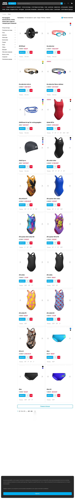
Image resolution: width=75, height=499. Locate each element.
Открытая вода (26, 7)
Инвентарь (57, 7)
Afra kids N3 (50, 313)
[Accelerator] (59, 33)
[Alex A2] (59, 376)
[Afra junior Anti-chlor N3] (31, 224)
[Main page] (4, 3)
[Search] (62, 3)
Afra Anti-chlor (51, 160)
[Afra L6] (31, 338)
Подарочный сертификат (14, 7)
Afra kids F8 (22, 313)
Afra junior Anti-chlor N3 (26, 237)
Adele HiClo (50, 122)
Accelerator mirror (25, 84)
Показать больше (45, 406)
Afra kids (22, 275)
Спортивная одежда (67, 9)
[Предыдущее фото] (20, 33)
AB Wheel (22, 46)
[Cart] (72, 3)
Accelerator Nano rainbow (55, 84)
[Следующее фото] (42, 33)
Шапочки (50, 7)
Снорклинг (57, 9)
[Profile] (65, 3)
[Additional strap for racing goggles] (31, 110)
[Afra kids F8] (31, 300)
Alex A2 (49, 389)
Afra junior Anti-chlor (53, 198)
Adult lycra (22, 160)
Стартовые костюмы (37, 7)
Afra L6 (21, 351)
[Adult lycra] (31, 148)
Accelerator (50, 46)
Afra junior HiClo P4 (53, 237)
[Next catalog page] (35, 411)
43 (29, 411)
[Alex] (59, 338)
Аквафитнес (40, 9)
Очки (46, 7)
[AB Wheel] (31, 33)
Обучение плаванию (31, 9)
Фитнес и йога (49, 9)
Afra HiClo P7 (23, 198)
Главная (4, 14)
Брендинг (21, 9)
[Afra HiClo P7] (31, 186)
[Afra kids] (31, 262)
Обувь (8, 9)
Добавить (22, 52)
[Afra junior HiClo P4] (59, 224)
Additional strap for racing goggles (30, 122)
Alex (48, 351)
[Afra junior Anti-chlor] (59, 186)
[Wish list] (68, 3)
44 (31, 411)
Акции (4, 7)
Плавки (71, 7)
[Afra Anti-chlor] (59, 148)
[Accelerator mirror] (31, 71)
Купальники (64, 7)
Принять (37, 493)
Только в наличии (68, 17)
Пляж (3, 9)
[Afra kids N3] (59, 300)
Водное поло (14, 9)
